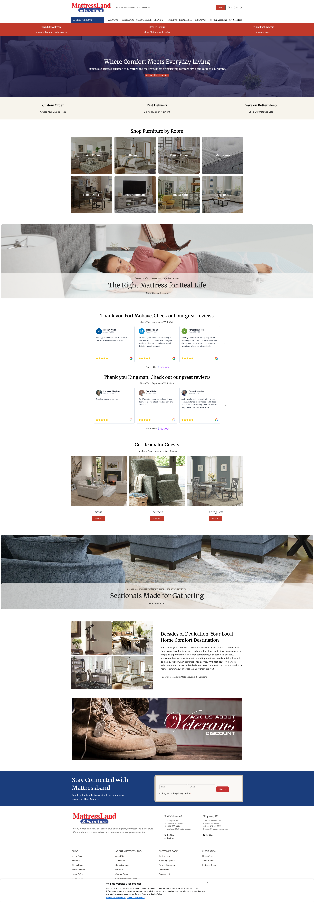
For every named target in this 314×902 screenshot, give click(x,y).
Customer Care (168, 851)
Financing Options (167, 860)
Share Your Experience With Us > (157, 322)
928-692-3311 (215, 826)
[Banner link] (91, 155)
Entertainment (78, 869)
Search (221, 7)
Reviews (119, 869)
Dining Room (78, 865)
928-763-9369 (174, 826)
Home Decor (77, 878)
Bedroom (76, 860)
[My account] (230, 7)
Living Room (77, 856)
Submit (222, 789)
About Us (119, 856)
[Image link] (94, 818)
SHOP (75, 851)
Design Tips (207, 856)
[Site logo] (91, 7)
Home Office (77, 874)
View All (98, 518)
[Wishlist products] (236, 7)
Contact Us (164, 869)
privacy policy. (183, 793)
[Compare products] (242, 7)
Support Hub (164, 874)
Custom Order (121, 874)
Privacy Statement (167, 865)
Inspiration (209, 851)
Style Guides (208, 860)
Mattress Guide (209, 865)
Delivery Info (164, 856)
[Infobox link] (218, 20)
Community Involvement (126, 878)
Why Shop (120, 860)
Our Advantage (122, 865)
